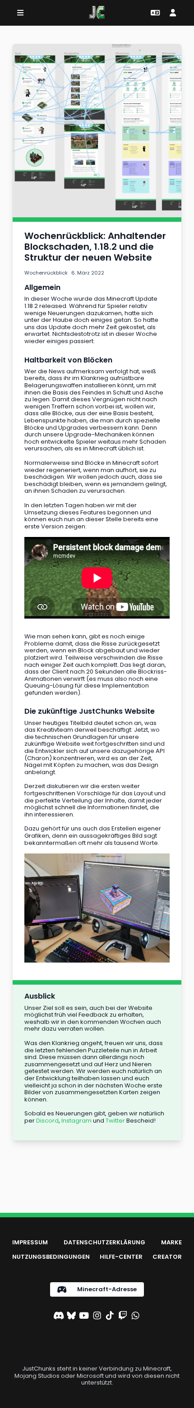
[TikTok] (109, 1316)
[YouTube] (84, 1316)
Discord (47, 1120)
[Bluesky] (71, 1316)
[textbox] (97, 246)
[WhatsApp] (135, 1316)
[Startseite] (97, 12)
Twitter (115, 1120)
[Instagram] (97, 1316)
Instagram (76, 1120)
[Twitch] (122, 1316)
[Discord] (58, 1316)
